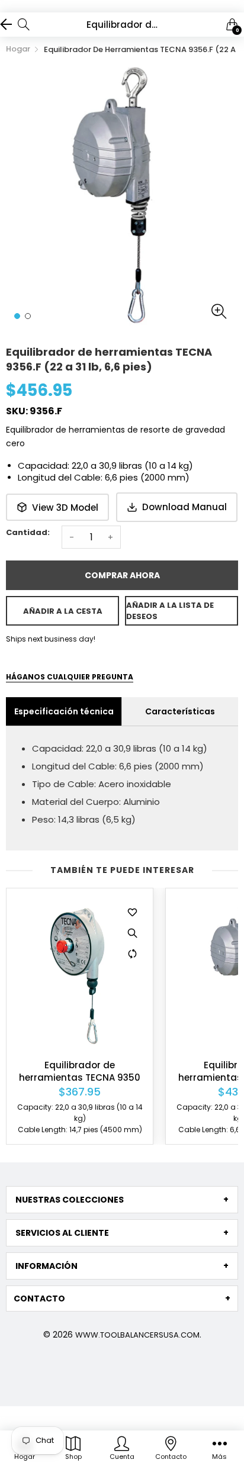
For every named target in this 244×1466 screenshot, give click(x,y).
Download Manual (184, 507)
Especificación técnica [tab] (64, 711)
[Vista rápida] (132, 933)
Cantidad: (28, 532)
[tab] (122, 1200)
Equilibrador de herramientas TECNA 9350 (79, 1071)
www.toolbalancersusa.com (137, 1335)
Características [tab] (180, 711)
